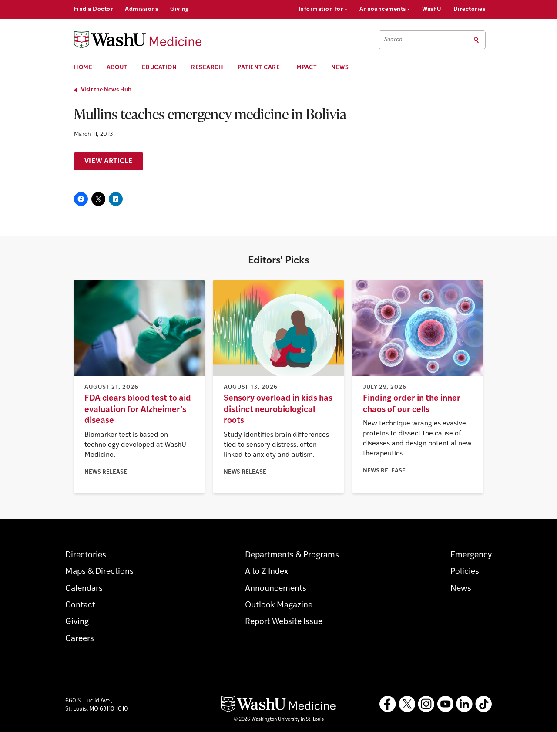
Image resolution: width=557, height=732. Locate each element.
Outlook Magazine (278, 605)
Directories (469, 9)
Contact (80, 605)
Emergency (471, 555)
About (117, 68)
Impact (305, 68)
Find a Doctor (93, 9)
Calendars (84, 589)
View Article (108, 161)
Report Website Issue (283, 622)
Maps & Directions (99, 572)
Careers (79, 639)
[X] (407, 704)
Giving (179, 9)
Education (159, 68)
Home (83, 68)
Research (207, 68)
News (340, 68)
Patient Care (259, 68)
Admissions (141, 9)
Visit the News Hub (106, 90)
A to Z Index (266, 572)
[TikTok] (483, 704)
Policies (464, 572)
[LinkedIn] (464, 704)
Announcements (383, 9)
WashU (431, 9)
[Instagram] (426, 704)
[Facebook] (387, 704)
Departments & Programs (292, 555)
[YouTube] (445, 704)
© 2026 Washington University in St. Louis (279, 719)
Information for (322, 9)
